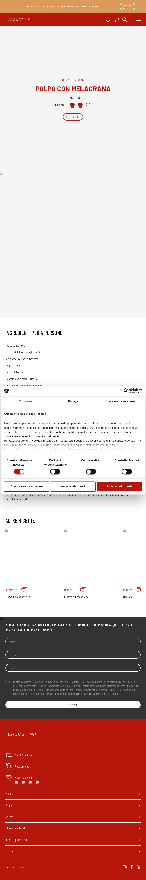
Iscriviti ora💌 (127, 6)
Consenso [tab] (25, 401)
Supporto (10, 805)
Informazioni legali (15, 828)
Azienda (9, 817)
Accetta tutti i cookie (119, 486)
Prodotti (9, 794)
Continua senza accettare (27, 486)
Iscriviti (73, 704)
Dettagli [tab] (73, 401)
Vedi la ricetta (73, 117)
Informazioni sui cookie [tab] (120, 401)
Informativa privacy (44, 681)
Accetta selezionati (73, 486)
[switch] (55, 472)
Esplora (9, 851)
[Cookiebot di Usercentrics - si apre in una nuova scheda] (126, 391)
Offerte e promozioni (16, 840)
